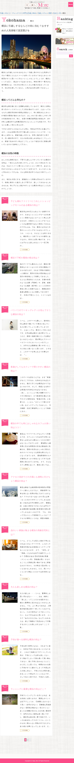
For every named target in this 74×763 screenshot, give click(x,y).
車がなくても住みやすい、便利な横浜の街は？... (67, 31)
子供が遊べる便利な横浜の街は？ (26, 639)
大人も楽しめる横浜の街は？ (24, 586)
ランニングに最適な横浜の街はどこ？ (28, 688)
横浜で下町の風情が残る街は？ (25, 257)
